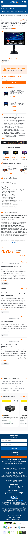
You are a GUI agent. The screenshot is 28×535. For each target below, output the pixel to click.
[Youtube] (15, 486)
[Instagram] (9, 486)
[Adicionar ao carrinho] (17, 401)
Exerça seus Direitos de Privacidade (14, 519)
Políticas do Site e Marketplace (14, 515)
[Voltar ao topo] (14, 497)
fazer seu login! (15, 390)
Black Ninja (14, 11)
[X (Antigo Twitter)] (12, 486)
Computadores (12, 15)
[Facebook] (5, 486)
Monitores (19, 15)
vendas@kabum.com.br (14, 464)
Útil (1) (5, 335)
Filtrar (24, 255)
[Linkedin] (19, 486)
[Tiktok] (22, 486)
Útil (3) (5, 363)
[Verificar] (8, 523)
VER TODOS (22, 396)
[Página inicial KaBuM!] (14, 2)
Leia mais (3, 280)
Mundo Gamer (5, 11)
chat (15, 463)
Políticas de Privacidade (14, 517)
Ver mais (14, 110)
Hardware (20, 11)
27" (5, 62)
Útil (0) (5, 283)
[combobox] (14, 6)
